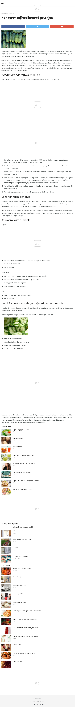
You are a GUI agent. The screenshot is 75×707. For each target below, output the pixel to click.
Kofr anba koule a (19, 531)
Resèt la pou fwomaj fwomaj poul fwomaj (27, 611)
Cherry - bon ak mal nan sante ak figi (25, 619)
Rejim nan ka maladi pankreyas (23, 455)
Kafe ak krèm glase (19, 602)
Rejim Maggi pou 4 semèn (21, 430)
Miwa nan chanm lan (20, 585)
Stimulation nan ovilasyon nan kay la (25, 636)
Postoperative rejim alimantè (23, 472)
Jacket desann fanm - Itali (22, 568)
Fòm (2, 13)
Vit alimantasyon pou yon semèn (24, 464)
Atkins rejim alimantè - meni (22, 489)
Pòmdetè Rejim (18, 438)
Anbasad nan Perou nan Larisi (23, 527)
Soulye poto (17, 645)
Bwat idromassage (19, 548)
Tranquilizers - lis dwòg (20, 556)
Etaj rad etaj (17, 577)
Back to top (37, 698)
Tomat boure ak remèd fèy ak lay (24, 653)
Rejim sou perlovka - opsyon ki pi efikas (26, 481)
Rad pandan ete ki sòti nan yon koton (25, 628)
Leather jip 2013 (18, 594)
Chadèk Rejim (17, 447)
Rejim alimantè (9, 13)
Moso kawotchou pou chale (22, 539)
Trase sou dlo (17, 662)
